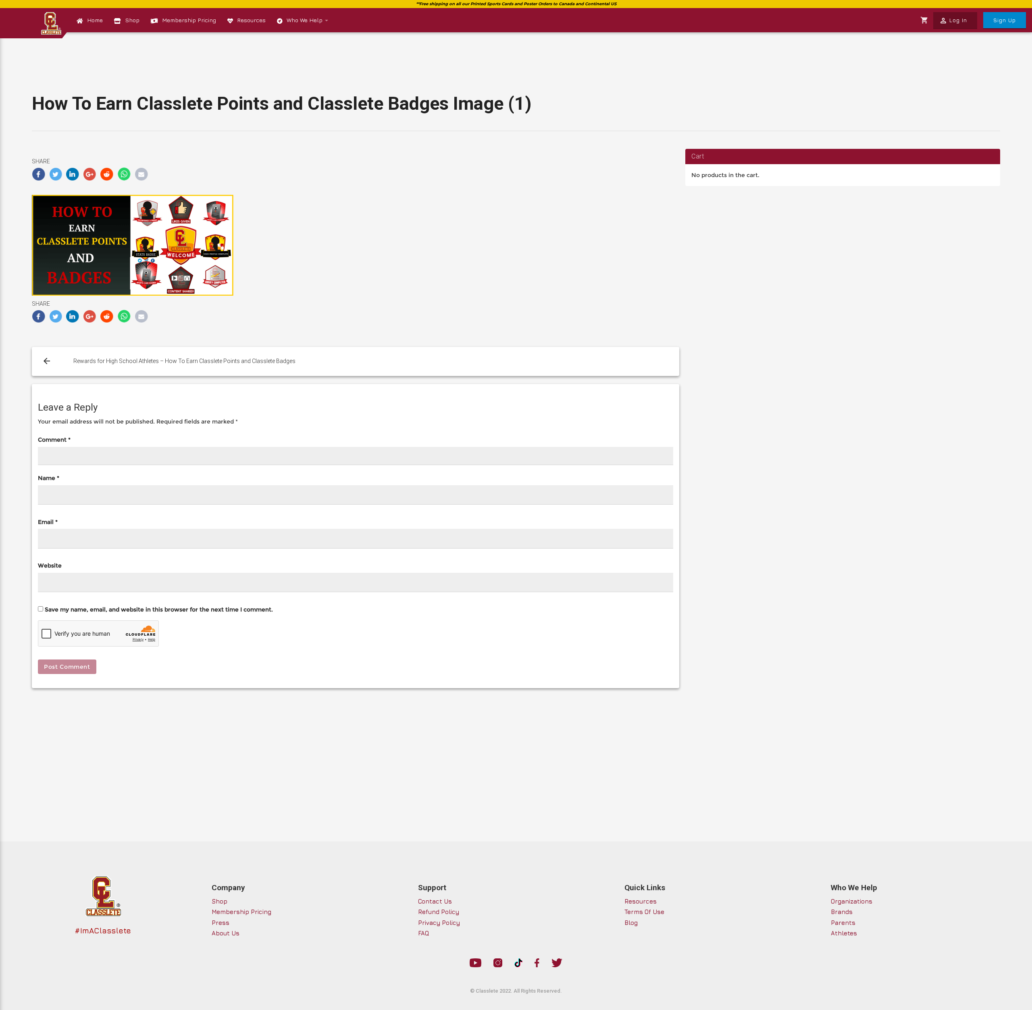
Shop (132, 20)
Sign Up (1004, 20)
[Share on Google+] (90, 174)
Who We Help (305, 20)
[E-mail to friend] (141, 174)
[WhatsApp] (124, 174)
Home (95, 20)
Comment (54, 439)
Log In (953, 21)
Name (48, 478)
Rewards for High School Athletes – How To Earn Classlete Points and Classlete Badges (184, 361)
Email (48, 522)
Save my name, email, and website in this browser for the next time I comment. (159, 609)
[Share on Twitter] (55, 174)
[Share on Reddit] (107, 174)
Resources (251, 20)
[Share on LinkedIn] (72, 174)
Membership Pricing (189, 20)
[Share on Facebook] (38, 174)
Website (50, 565)
